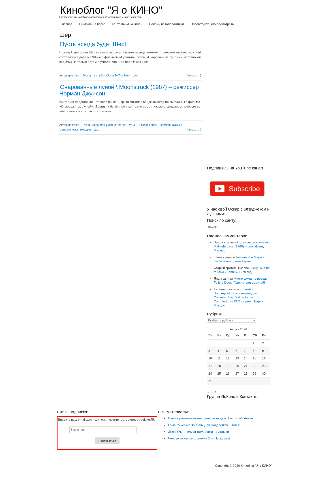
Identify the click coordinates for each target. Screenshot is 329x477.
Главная (66, 24)
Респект (88, 75)
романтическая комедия (75, 129)
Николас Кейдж (147, 125)
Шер (135, 75)
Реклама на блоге (92, 24)
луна (132, 125)
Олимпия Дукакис (171, 125)
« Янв (212, 392)
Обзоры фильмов (94, 125)
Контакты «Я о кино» (127, 24)
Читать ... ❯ (194, 75)
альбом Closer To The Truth (113, 75)
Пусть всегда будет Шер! (93, 44)
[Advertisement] (238, 99)
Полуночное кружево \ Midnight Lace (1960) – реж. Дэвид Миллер (242, 246)
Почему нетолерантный (166, 24)
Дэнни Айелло (117, 125)
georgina (73, 75)
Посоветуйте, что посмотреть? (213, 24)
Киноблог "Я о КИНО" (111, 10)
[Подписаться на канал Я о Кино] (238, 189)
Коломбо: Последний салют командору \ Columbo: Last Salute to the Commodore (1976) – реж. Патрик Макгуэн (238, 297)
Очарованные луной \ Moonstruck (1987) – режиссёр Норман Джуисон (129, 90)
